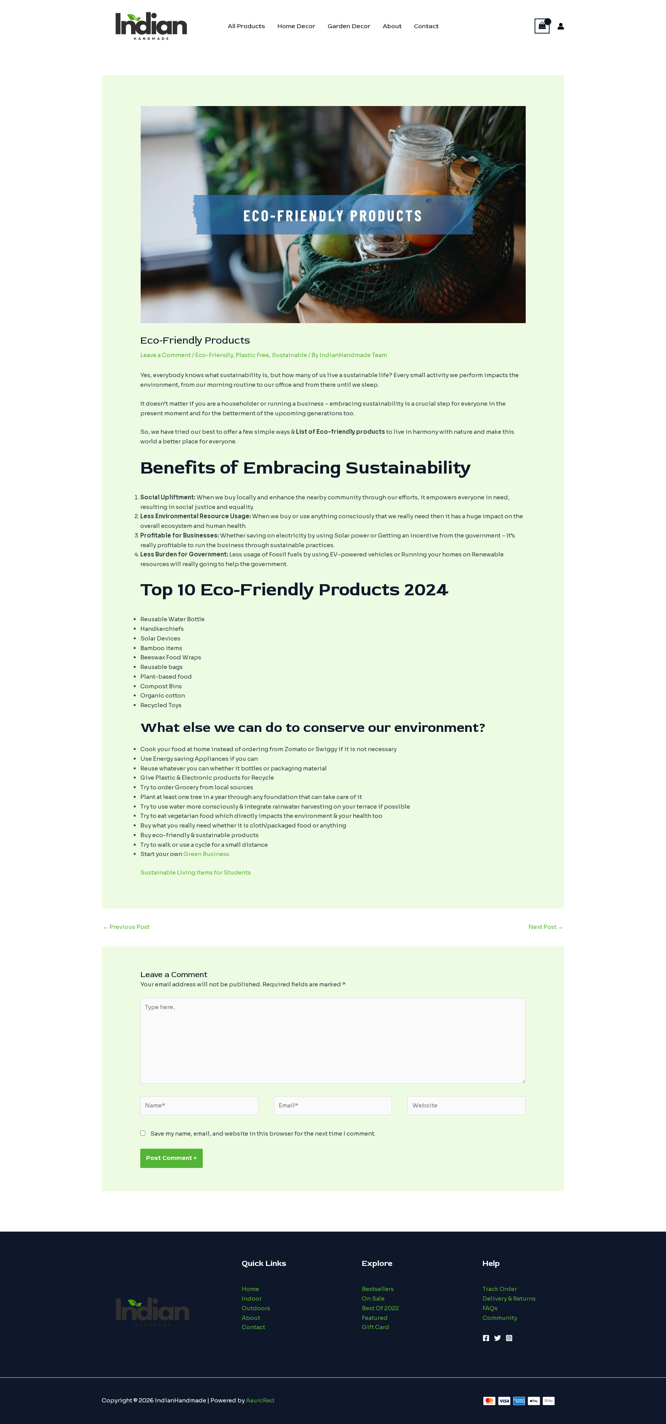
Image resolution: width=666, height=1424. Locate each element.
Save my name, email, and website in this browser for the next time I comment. (262, 1133)
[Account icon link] (560, 26)
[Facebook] (486, 1338)
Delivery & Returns (509, 1298)
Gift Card (375, 1327)
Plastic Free (252, 355)
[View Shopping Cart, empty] (542, 26)
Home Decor (296, 26)
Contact (426, 26)
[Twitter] (497, 1338)
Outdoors (256, 1308)
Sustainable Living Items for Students (195, 872)
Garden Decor (349, 26)
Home (250, 1289)
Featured (375, 1317)
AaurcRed (260, 1400)
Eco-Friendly (214, 355)
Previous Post (126, 926)
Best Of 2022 (380, 1308)
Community (500, 1317)
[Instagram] (509, 1338)
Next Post (545, 926)
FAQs (490, 1308)
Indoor (252, 1298)
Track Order (500, 1289)
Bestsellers (378, 1289)
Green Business (206, 854)
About (392, 26)
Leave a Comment (165, 355)
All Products (246, 26)
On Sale (373, 1298)
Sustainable (289, 355)
